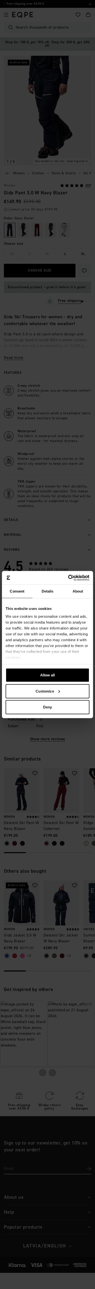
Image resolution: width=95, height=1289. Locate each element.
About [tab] (78, 591)
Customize (45, 691)
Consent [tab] (17, 591)
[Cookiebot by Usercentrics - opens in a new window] (68, 577)
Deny (47, 707)
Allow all (47, 675)
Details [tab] (48, 591)
